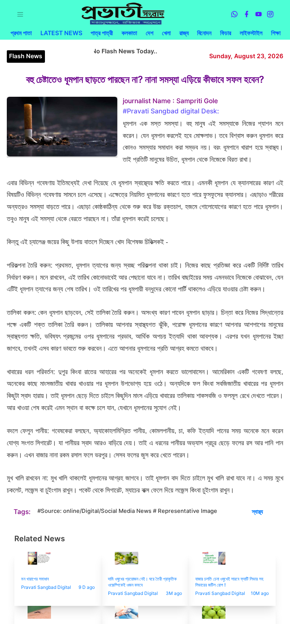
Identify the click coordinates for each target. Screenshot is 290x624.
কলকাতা (129, 33)
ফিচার (225, 33)
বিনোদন (204, 33)
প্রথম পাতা (21, 33)
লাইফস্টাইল (251, 33)
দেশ (149, 33)
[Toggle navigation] (20, 14)
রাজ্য (184, 33)
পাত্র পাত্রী (102, 33)
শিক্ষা (276, 33)
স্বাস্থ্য (257, 511)
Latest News (61, 33)
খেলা (166, 33)
